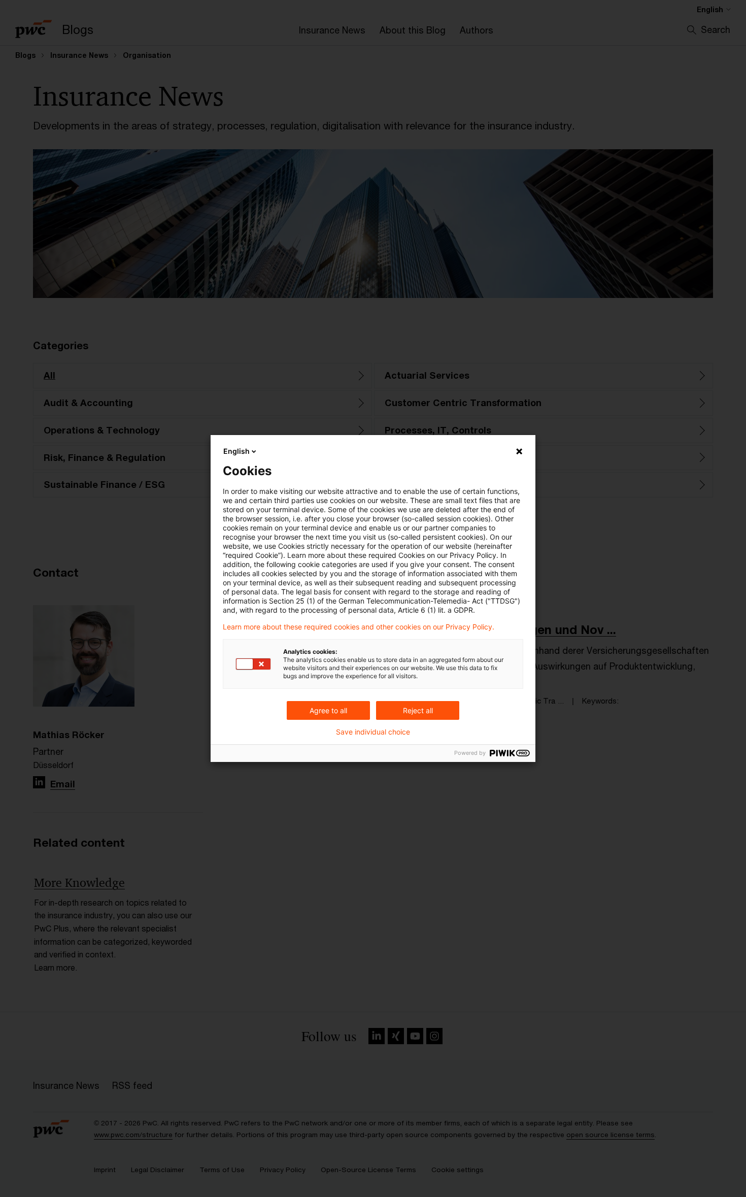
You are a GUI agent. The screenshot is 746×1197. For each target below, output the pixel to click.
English (236, 451)
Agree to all (328, 710)
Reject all (418, 710)
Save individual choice (373, 732)
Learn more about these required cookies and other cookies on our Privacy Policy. (358, 627)
